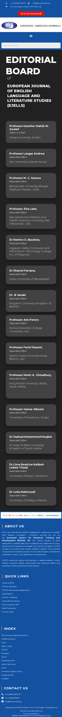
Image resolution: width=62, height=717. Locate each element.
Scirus (3, 668)
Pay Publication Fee (10, 604)
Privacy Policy (8, 612)
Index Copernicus (8, 664)
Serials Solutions (8, 660)
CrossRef (5, 678)
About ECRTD (8, 583)
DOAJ (4, 657)
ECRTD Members (9, 586)
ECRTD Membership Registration (16, 590)
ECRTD (4, 650)
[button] (31, 35)
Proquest (5, 653)
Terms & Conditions (31, 714)
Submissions (7, 594)
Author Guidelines (9, 597)
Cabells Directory (8, 639)
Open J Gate (6, 646)
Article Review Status (11, 601)
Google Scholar (7, 675)
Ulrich (3, 642)
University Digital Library (11, 671)
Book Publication (9, 608)
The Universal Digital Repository (14, 635)
